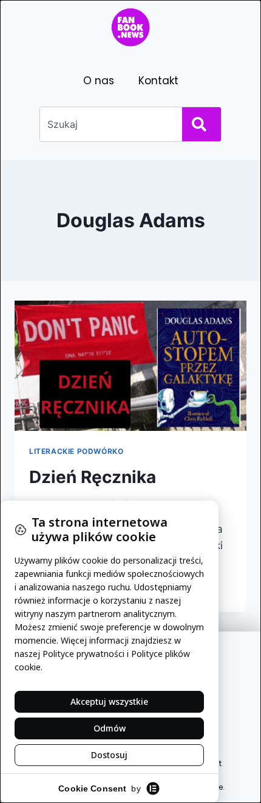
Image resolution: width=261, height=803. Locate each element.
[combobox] (108, 124)
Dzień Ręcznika (92, 477)
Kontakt (158, 80)
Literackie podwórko (76, 451)
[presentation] (130, 366)
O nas (98, 80)
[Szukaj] (201, 124)
